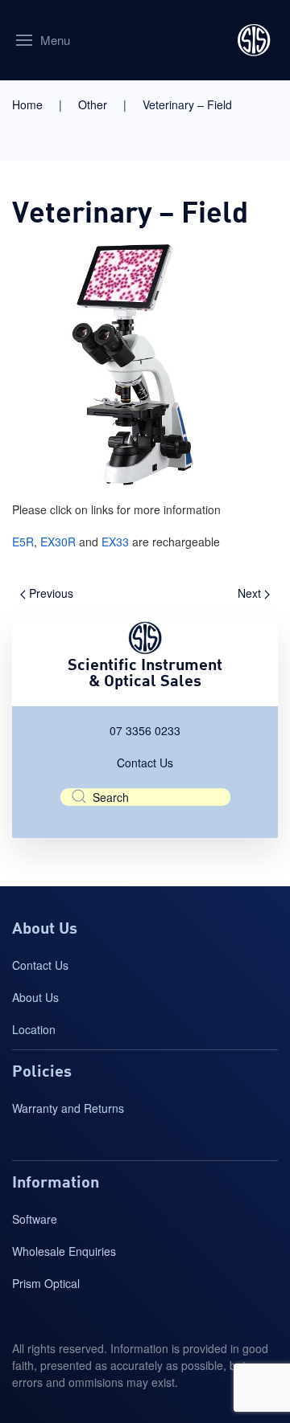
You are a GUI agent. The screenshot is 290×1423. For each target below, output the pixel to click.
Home (27, 104)
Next (251, 593)
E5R (23, 542)
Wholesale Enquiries (64, 1251)
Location (34, 1029)
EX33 (115, 542)
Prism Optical (46, 1283)
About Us (35, 997)
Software (34, 1219)
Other (92, 104)
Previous (49, 593)
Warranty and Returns (68, 1108)
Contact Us (145, 762)
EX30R (58, 542)
